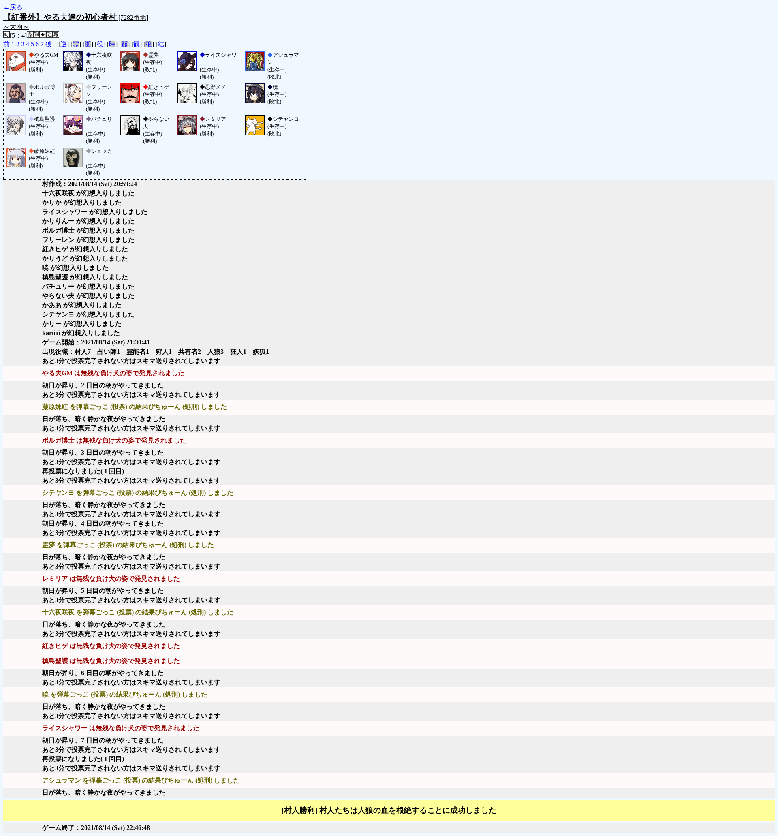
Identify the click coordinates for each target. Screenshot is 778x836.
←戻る (13, 7)
